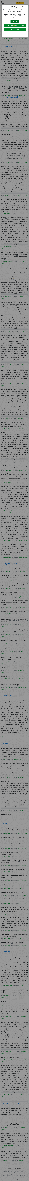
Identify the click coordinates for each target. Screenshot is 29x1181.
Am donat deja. (23, 34)
